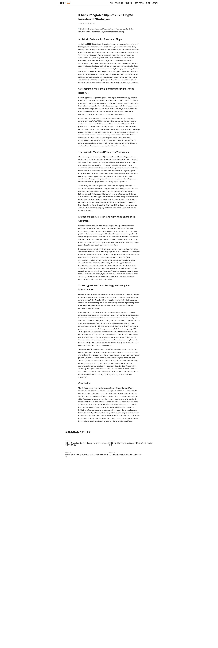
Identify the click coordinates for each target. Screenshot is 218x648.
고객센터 (155, 3)
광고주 (148, 3)
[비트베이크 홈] (65, 3)
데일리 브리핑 (119, 3)
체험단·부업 (128, 3)
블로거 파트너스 (139, 3)
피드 (111, 3)
